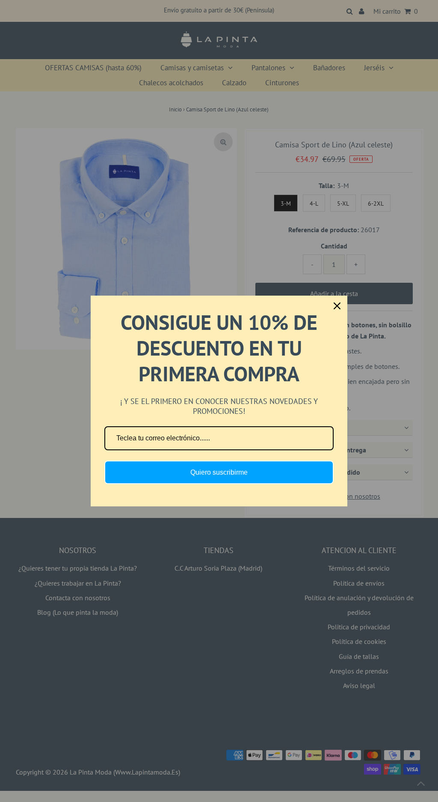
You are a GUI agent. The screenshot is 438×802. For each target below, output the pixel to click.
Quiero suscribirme (219, 472)
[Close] (337, 306)
